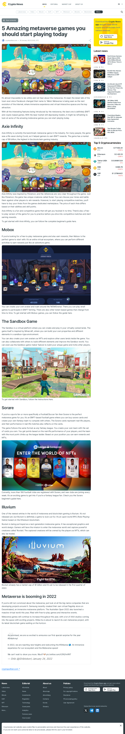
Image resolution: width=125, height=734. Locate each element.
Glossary (46, 706)
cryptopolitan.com (10, 669)
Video (32, 12)
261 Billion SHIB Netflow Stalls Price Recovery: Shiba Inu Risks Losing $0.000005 (114, 104)
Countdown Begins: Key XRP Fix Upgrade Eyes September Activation (114, 118)
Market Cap (66, 4)
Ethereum (66, 12)
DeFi (49, 12)
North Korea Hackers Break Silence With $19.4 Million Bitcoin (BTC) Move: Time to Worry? (114, 60)
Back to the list (11, 20)
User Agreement (68, 703)
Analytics (25, 710)
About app (46, 691)
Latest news (22, 12)
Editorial (54, 4)
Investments (26, 695)
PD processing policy (70, 699)
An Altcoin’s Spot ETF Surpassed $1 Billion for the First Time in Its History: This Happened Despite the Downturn (115, 89)
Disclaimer (66, 695)
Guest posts (26, 706)
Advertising (46, 695)
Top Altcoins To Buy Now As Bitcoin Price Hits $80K (114, 130)
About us (79, 4)
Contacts (46, 699)
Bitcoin (41, 12)
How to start (26, 718)
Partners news (27, 714)
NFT (57, 12)
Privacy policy (68, 687)
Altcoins (77, 12)
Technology (26, 703)
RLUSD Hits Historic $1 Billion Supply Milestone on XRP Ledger (114, 74)
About (45, 687)
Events (45, 703)
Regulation (25, 699)
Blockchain (88, 12)
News (44, 4)
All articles (25, 687)
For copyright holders (70, 691)
